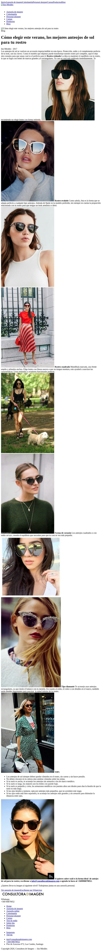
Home (9, 906)
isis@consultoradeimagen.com (19, 939)
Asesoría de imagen (14, 2)
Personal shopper (40, 2)
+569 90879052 (13, 942)
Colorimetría (27, 2)
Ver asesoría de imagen (10, 890)
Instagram (10, 932)
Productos (57, 2)
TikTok (9, 935)
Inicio (3, 2)
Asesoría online (12, 911)
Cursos (50, 2)
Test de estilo (11, 920)
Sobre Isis (10, 923)
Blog (63, 2)
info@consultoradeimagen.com (45, 881)
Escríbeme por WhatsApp (31, 890)
